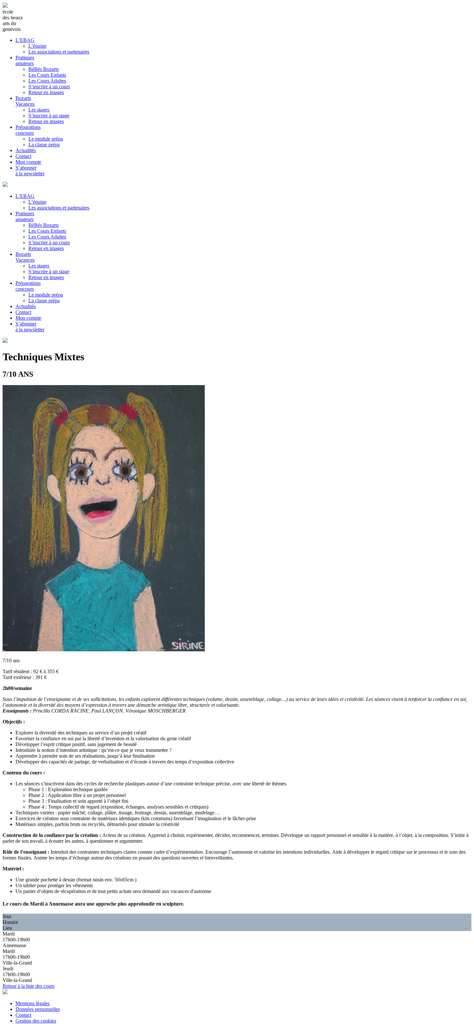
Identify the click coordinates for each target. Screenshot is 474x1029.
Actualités (25, 150)
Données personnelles (37, 1009)
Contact (23, 156)
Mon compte (28, 162)
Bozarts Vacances (25, 101)
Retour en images (46, 92)
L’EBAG (25, 40)
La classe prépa (44, 144)
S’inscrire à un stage (48, 115)
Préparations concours (28, 130)
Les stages (38, 109)
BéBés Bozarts (43, 69)
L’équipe (37, 46)
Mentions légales (32, 1003)
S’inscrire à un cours (49, 86)
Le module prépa (45, 138)
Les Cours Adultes (47, 80)
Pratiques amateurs (24, 60)
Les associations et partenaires (58, 51)
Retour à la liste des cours (28, 986)
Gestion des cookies (35, 1021)
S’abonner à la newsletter (29, 170)
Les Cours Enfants (47, 75)
